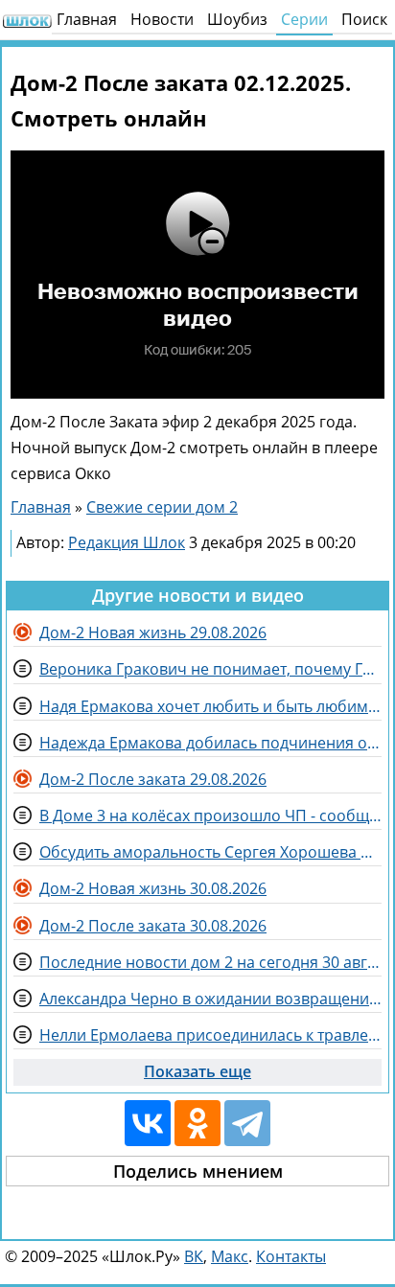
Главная (87, 19)
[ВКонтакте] (148, 1123)
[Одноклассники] (197, 1123)
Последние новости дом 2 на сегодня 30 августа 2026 (210, 962)
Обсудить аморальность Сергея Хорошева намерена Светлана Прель (210, 851)
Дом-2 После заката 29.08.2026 (153, 779)
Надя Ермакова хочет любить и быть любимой (210, 706)
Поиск (364, 19)
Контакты (291, 1256)
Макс (229, 1256)
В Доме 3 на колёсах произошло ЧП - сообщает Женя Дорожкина (210, 815)
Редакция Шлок (126, 542)
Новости (162, 19)
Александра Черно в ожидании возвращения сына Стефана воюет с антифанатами (210, 998)
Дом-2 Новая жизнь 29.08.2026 (153, 632)
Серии (304, 19)
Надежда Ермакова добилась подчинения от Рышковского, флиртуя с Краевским (210, 742)
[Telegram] (247, 1123)
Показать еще (197, 1071)
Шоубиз (237, 19)
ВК (193, 1256)
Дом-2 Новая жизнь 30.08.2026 (153, 888)
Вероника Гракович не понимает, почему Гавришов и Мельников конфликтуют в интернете (210, 668)
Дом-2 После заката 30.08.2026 (153, 925)
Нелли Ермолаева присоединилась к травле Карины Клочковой (210, 1035)
